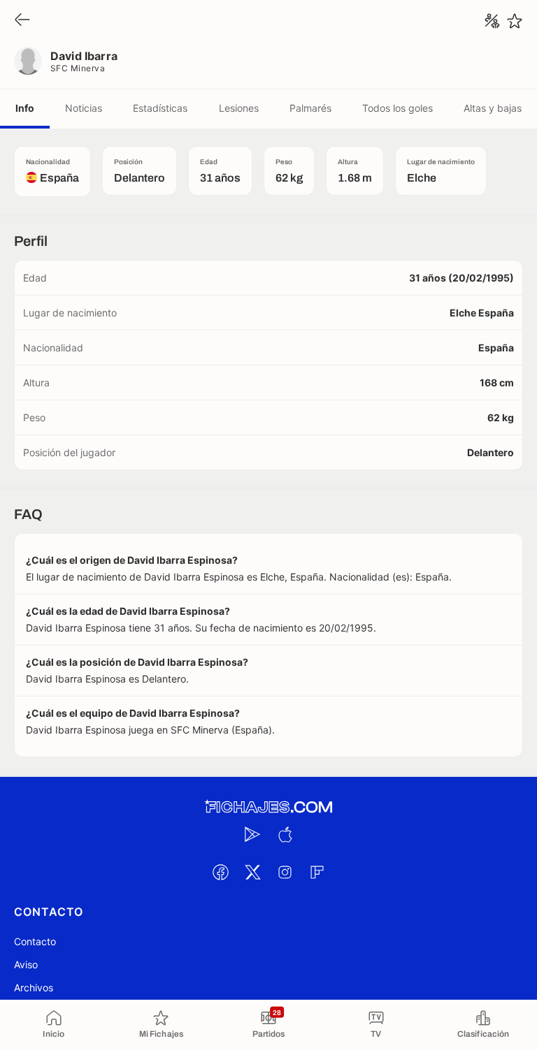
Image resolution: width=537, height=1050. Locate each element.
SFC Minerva (77, 68)
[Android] (252, 834)
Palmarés (310, 108)
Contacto (35, 941)
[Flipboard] (316, 871)
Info (24, 108)
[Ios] (284, 834)
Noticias (83, 108)
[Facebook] (220, 871)
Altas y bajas (493, 108)
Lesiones (239, 108)
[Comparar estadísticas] (492, 21)
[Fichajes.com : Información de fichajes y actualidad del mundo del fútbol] (268, 807)
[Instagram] (284, 871)
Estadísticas (160, 108)
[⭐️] (514, 21)
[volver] (22, 20)
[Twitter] (252, 871)
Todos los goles (397, 108)
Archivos (33, 987)
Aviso (26, 964)
